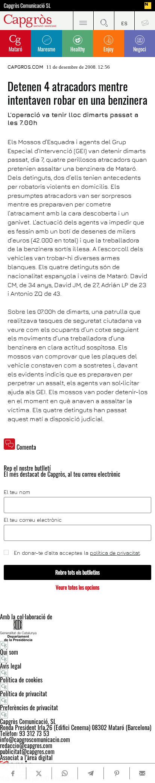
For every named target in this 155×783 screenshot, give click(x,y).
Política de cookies (21, 679)
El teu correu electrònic (33, 520)
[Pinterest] (116, 773)
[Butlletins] (144, 20)
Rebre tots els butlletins (77, 572)
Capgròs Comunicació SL (27, 5)
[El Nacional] (147, 5)
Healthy (77, 49)
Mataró (15, 49)
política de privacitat (115, 553)
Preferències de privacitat (29, 707)
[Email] (142, 773)
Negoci (139, 49)
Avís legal (10, 665)
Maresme (46, 49)
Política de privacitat (23, 693)
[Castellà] (124, 20)
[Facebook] (13, 773)
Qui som (9, 652)
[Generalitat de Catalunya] (77, 630)
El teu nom (17, 492)
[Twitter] (39, 773)
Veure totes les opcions (77, 587)
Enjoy (108, 49)
